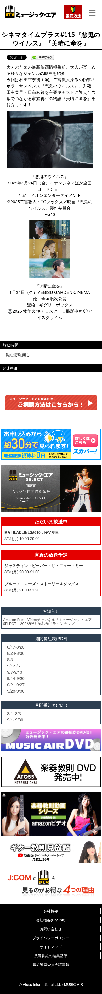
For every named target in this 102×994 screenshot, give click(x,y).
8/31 (11, 659)
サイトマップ (51, 946)
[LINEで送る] (42, 57)
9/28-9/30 (16, 691)
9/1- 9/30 (15, 720)
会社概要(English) (50, 919)
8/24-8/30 (16, 653)
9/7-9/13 (14, 672)
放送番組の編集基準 (50, 955)
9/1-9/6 (13, 666)
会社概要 (50, 911)
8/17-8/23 (16, 647)
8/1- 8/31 (15, 713)
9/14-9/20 (16, 678)
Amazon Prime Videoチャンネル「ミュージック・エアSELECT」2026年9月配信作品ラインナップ (47, 621)
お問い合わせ (51, 928)
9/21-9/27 (16, 685)
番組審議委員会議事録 (51, 964)
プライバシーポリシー (50, 937)
